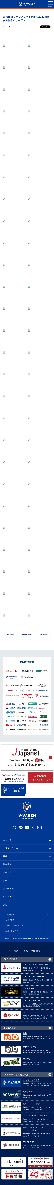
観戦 (5, 856)
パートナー (8, 897)
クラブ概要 (9, 920)
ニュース (7, 840)
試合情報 (7, 864)
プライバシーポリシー (14, 926)
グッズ (6, 880)
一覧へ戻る (27, 635)
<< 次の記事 (8, 635)
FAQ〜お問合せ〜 (12, 931)
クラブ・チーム (10, 848)
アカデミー (8, 889)
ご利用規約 (9, 915)
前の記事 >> (45, 635)
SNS (5, 905)
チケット (7, 872)
